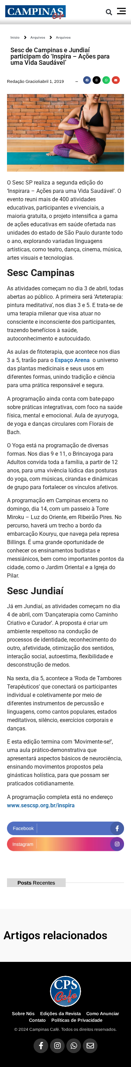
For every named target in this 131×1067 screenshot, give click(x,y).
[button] (109, 12)
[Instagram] (57, 1045)
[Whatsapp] (73, 1045)
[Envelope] (90, 1045)
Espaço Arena (72, 360)
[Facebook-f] (41, 1045)
